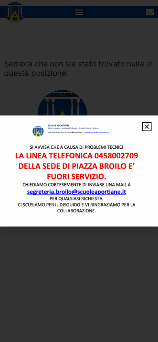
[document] (79, 171)
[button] (147, 127)
